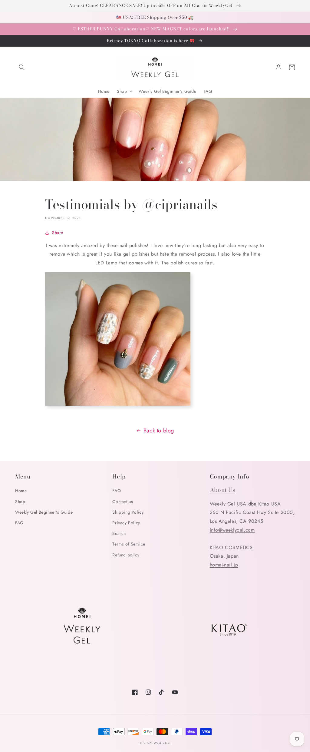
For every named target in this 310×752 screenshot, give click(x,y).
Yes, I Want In (265, 718)
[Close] (299, 657)
